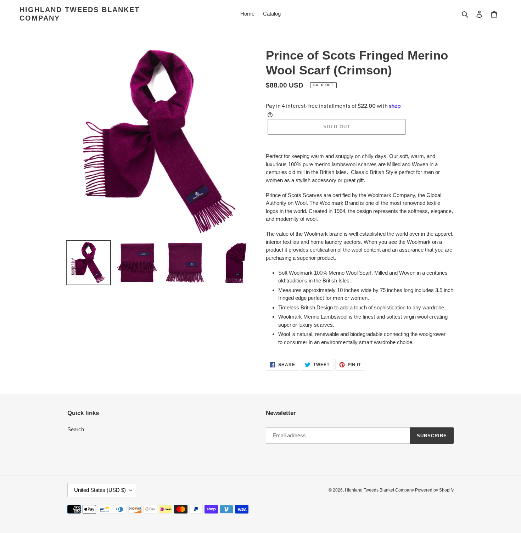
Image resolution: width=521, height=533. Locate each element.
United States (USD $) (100, 490)
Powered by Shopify (434, 490)
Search (75, 429)
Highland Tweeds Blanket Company (79, 14)
